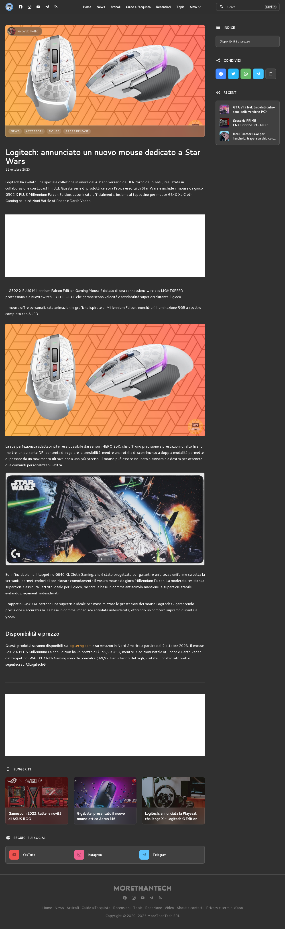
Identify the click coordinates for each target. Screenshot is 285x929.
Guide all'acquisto (138, 7)
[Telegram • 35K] (47, 6)
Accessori (34, 131)
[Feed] (56, 6)
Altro (193, 7)
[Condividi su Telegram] (258, 74)
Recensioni (163, 7)
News (101, 7)
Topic (180, 7)
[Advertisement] (105, 245)
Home (87, 7)
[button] (25, 519)
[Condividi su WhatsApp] (245, 74)
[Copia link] (270, 74)
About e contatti (190, 907)
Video (169, 907)
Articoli (115, 7)
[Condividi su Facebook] (221, 74)
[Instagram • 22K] (29, 6)
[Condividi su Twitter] (233, 74)
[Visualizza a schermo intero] (197, 557)
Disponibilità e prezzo (235, 41)
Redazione (153, 907)
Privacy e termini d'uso (224, 907)
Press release (77, 131)
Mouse (54, 131)
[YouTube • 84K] (38, 6)
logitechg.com (80, 645)
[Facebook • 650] (20, 6)
